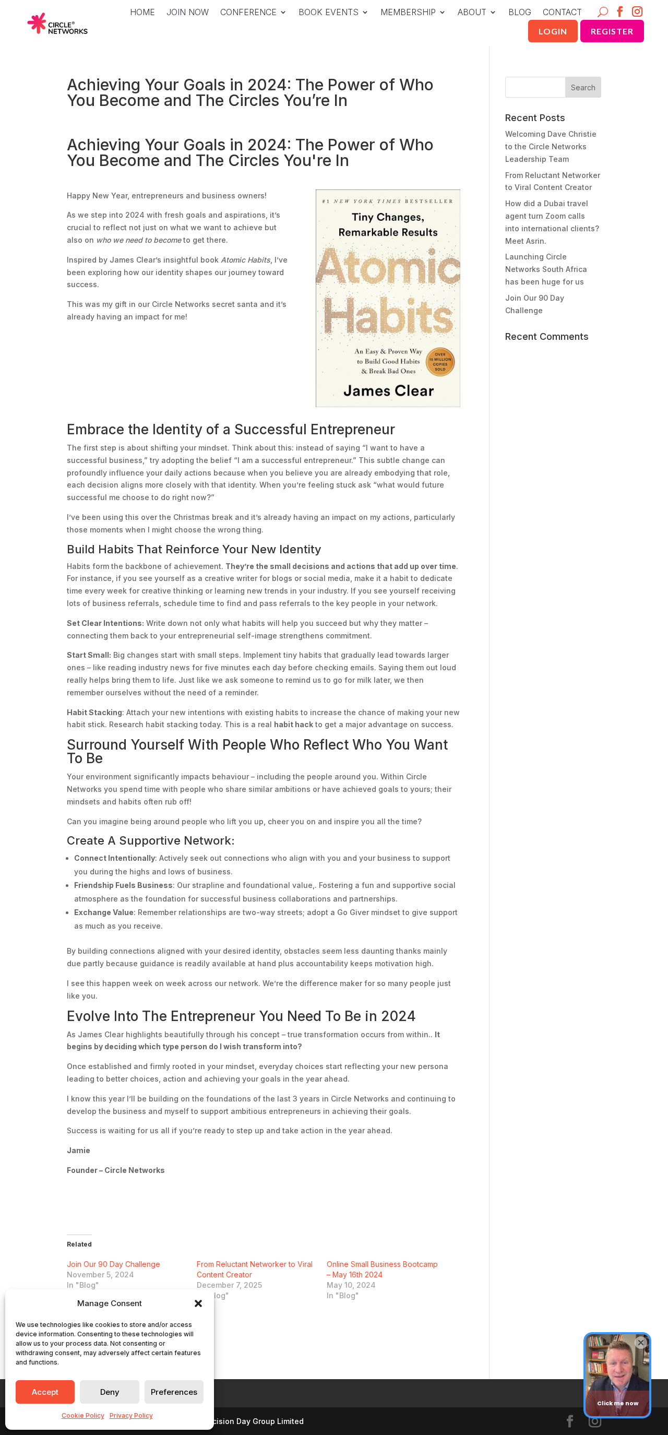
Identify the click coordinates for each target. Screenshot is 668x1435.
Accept (45, 1392)
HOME (142, 12)
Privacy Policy (131, 1415)
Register (612, 31)
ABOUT (472, 12)
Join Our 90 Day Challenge (113, 1264)
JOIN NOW (187, 12)
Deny (110, 1392)
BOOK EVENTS (329, 12)
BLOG (519, 12)
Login (553, 31)
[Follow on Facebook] (620, 12)
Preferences (174, 1392)
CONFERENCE (248, 12)
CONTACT (562, 12)
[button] (198, 1303)
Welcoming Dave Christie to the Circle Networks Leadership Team (551, 146)
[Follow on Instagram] (637, 12)
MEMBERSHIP (408, 12)
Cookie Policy (83, 1415)
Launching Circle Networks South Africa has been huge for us (546, 269)
